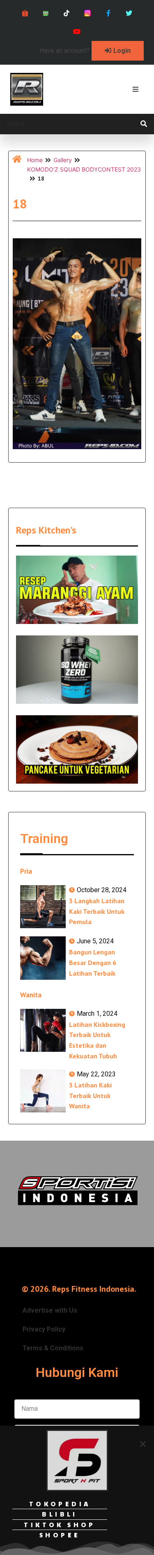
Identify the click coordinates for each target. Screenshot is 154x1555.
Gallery (62, 159)
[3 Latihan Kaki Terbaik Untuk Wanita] (43, 1090)
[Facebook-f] (108, 13)
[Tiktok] (66, 13)
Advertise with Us (50, 1310)
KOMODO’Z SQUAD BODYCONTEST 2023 (84, 169)
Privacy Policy (44, 1329)
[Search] (143, 124)
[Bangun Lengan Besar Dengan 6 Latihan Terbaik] (43, 957)
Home (35, 159)
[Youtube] (77, 32)
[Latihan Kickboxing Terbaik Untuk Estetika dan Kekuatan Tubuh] (43, 1030)
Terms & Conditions (53, 1348)
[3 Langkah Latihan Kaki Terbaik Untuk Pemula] (43, 906)
